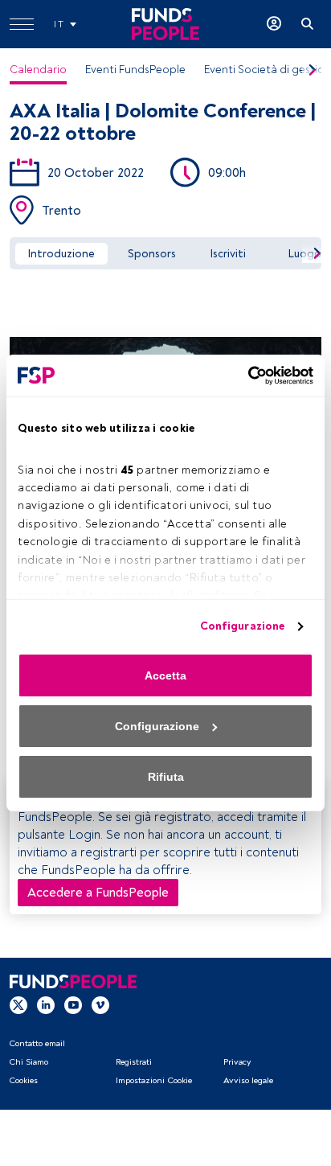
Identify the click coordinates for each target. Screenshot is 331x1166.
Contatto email (37, 1043)
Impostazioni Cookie (154, 1080)
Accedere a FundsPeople (98, 893)
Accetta (165, 675)
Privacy (237, 1062)
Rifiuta (166, 776)
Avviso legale (248, 1080)
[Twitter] (18, 1004)
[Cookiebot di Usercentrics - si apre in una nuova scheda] (243, 375)
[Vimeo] (100, 1004)
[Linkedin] (46, 1004)
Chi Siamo (28, 1062)
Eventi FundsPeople (135, 69)
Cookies (23, 1080)
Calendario (38, 69)
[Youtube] (73, 1004)
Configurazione (242, 626)
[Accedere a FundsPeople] (274, 24)
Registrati (134, 1062)
